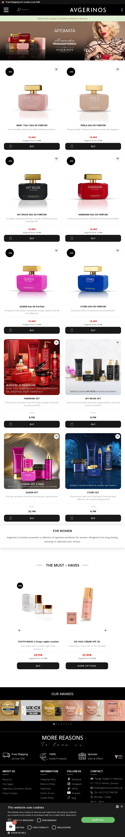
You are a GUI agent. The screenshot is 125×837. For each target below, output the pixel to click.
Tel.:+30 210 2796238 (105, 792)
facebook (76, 779)
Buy (32, 146)
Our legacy (7, 783)
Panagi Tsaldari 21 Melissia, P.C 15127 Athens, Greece (106, 781)
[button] (54, 724)
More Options (87, 665)
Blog (74, 797)
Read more (71, 815)
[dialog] (62, 820)
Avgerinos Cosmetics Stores (17, 788)
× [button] (121, 806)
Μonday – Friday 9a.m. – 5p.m (101, 799)
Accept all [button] (98, 820)
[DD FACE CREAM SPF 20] (87, 610)
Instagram (77, 783)
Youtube (76, 793)
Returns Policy (47, 783)
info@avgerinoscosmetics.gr (108, 787)
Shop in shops (10, 793)
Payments (45, 788)
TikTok (75, 788)
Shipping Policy (48, 779)
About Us (7, 779)
